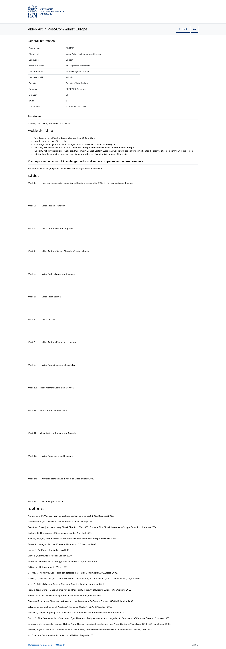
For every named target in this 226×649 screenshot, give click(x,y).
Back (184, 29)
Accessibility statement (41, 645)
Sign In (61, 645)
